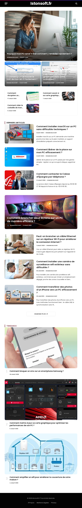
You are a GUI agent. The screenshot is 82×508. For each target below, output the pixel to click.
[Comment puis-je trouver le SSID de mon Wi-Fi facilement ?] (23, 73)
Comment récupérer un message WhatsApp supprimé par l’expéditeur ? (13, 94)
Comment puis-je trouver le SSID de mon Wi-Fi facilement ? (22, 78)
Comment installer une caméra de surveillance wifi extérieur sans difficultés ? (55, 264)
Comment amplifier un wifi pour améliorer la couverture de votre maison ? (40, 478)
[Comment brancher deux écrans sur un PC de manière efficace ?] (41, 212)
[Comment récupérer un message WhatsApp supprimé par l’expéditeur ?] (32, 96)
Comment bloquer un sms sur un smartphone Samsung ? (37, 371)
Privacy (53, 503)
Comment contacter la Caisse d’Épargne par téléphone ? (53, 175)
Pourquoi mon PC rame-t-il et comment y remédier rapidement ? (39, 54)
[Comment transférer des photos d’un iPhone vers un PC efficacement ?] (19, 294)
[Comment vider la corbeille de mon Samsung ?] (32, 108)
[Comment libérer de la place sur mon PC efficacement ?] (19, 157)
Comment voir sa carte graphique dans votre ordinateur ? (54, 76)
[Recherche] (76, 3)
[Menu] (6, 3)
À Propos (31, 503)
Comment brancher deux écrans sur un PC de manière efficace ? (35, 219)
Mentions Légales (43, 503)
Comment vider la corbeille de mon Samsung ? (15, 106)
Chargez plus (40, 314)
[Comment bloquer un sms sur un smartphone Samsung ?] (41, 347)
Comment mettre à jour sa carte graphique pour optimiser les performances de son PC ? (39, 424)
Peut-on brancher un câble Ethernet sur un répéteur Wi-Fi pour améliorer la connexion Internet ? (56, 239)
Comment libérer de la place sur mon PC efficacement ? (54, 151)
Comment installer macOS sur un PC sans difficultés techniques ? (56, 128)
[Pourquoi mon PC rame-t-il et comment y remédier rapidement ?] (41, 36)
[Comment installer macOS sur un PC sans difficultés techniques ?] (19, 133)
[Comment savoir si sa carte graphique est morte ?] (68, 96)
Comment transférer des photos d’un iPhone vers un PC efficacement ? (56, 289)
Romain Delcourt (12, 57)
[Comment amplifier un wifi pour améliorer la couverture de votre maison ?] (41, 453)
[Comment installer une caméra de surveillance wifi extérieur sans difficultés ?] (19, 269)
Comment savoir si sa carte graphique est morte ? (51, 94)
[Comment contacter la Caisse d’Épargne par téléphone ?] (19, 180)
